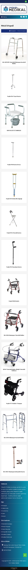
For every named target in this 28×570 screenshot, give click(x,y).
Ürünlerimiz (5, 511)
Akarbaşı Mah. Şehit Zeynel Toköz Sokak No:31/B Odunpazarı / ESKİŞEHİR (14, 546)
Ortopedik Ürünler (7, 532)
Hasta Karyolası (6, 529)
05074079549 (7, 550)
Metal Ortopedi (6, 526)
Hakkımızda (5, 508)
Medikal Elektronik (7, 537)
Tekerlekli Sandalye (7, 524)
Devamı (19, 498)
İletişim (4, 516)
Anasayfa (13, 31)
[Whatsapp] (26, 1)
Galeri (3, 513)
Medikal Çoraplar (6, 534)
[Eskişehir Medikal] (14, 9)
